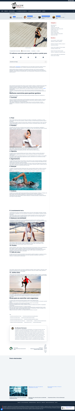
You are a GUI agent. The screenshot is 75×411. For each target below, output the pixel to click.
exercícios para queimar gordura (15, 317)
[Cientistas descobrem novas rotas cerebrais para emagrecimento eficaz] (18, 391)
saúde (44, 88)
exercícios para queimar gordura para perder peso (17, 320)
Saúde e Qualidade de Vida (56, 33)
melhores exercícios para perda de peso (40, 320)
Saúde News (53, 34)
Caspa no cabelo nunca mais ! (17, 17)
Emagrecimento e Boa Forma (46, 16)
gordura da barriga (29, 320)
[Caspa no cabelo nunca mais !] (11, 17)
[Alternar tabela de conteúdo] (45, 62)
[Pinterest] (71, 0)
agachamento (18, 66)
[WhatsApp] (43, 57)
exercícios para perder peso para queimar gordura (30, 316)
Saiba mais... (42, 408)
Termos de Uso (39, 402)
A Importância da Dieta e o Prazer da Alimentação (56, 397)
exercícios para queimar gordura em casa (16, 319)
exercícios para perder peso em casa (15, 316)
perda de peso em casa (28, 322)
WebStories (43, 402)
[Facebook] (68, 0)
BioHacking (53, 25)
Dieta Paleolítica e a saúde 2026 (60, 18)
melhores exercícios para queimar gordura (16, 322)
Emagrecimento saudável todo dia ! (46, 18)
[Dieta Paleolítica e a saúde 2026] (53, 17)
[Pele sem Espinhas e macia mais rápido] (25, 17)
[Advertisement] (49, 6)
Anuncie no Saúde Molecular (50, 402)
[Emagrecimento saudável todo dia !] (39, 17)
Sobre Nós (19, 402)
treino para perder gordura (37, 322)
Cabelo (14, 16)
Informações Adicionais (32, 402)
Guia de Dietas (58, 16)
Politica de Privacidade (24, 402)
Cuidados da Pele (30, 16)
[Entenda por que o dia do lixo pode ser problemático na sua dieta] (37, 391)
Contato (56, 402)
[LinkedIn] (36, 57)
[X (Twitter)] (21, 57)
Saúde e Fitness (54, 32)
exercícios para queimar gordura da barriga (27, 317)
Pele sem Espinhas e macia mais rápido (31, 18)
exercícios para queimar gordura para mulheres (31, 319)
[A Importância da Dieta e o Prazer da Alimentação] (56, 391)
